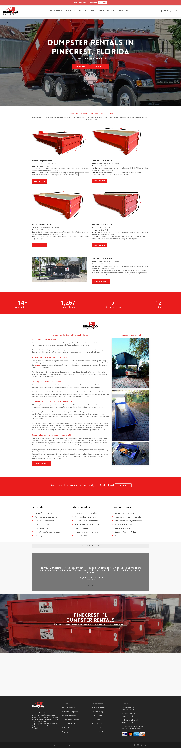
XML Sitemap (74, 745)
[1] (88, 585)
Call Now (102, 2)
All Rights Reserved (56, 745)
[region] (90, 572)
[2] (90, 585)
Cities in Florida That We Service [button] (92, 546)
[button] (81, 66)
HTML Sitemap (66, 745)
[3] (92, 585)
